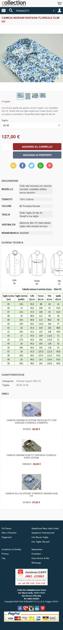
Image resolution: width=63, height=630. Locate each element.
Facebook (22, 165)
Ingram (7, 101)
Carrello (59, 3)
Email (13, 165)
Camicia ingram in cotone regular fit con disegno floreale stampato (31, 421)
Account (59, 10)
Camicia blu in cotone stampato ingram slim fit (31, 494)
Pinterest (49, 165)
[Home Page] (14, 4)
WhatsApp (40, 165)
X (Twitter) (31, 166)
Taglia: (5, 120)
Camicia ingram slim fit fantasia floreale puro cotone (31, 456)
